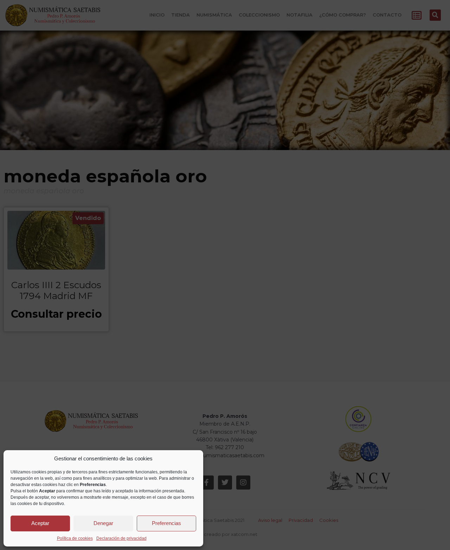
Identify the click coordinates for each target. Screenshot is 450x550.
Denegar (103, 523)
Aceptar (40, 523)
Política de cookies (75, 538)
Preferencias (166, 523)
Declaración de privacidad (121, 538)
